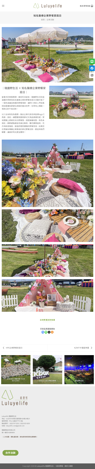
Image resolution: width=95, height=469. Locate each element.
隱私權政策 (14, 437)
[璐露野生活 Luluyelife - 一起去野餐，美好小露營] (47, 5)
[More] (52, 332)
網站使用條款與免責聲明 (28, 437)
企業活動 (50, 19)
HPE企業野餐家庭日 (13, 347)
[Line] (46, 332)
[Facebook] (42, 332)
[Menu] (3, 6)
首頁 (43, 19)
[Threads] (49, 332)
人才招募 (6, 437)
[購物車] (86, 5)
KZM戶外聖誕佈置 (82, 347)
